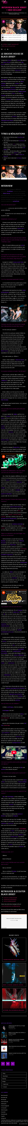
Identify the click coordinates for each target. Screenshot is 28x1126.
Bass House (4, 46)
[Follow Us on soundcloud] (13, 1064)
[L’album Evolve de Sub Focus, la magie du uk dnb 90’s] (14, 948)
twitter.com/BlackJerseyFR (10, 901)
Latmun (15, 515)
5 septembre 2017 (15, 44)
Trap (2, 1116)
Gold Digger (24, 549)
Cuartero (3, 517)
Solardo (10, 515)
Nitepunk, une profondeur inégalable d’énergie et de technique (14, 1010)
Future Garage (4, 1106)
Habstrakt (6, 718)
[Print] (8, 49)
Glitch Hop (3, 1110)
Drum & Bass (3, 1101)
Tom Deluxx (22, 829)
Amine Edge (7, 725)
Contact (5, 1087)
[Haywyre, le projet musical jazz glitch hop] (4, 1056)
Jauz (2, 718)
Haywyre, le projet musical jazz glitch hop (17, 1053)
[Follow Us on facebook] (3, 1064)
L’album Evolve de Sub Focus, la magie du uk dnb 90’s (14, 959)
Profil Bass (4, 44)
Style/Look (5, 1084)
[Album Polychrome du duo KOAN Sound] (4, 1049)
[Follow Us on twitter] (8, 1064)
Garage (4, 1081)
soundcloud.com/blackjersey (10, 899)
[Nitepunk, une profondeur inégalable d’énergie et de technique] (14, 998)
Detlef (19, 515)
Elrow (19, 511)
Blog (4, 1073)
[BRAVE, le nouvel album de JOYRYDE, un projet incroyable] (14, 973)
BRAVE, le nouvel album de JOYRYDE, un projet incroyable (14, 985)
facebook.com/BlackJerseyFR (10, 898)
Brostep (3, 1099)
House (13, 46)
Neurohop (3, 1114)
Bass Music (5, 1076)
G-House (10, 46)
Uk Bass (2, 1118)
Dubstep (4, 1079)
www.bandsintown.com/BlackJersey (11, 906)
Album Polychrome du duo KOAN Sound (17, 1046)
